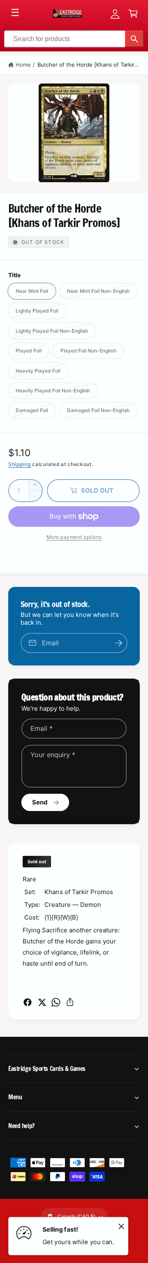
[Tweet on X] (42, 1002)
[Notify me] (118, 643)
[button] (133, 14)
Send (40, 802)
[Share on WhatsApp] (56, 1002)
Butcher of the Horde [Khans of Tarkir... (88, 64)
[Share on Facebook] (27, 1002)
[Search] (134, 38)
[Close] (121, 1226)
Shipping (19, 464)
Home (23, 64)
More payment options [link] (74, 537)
